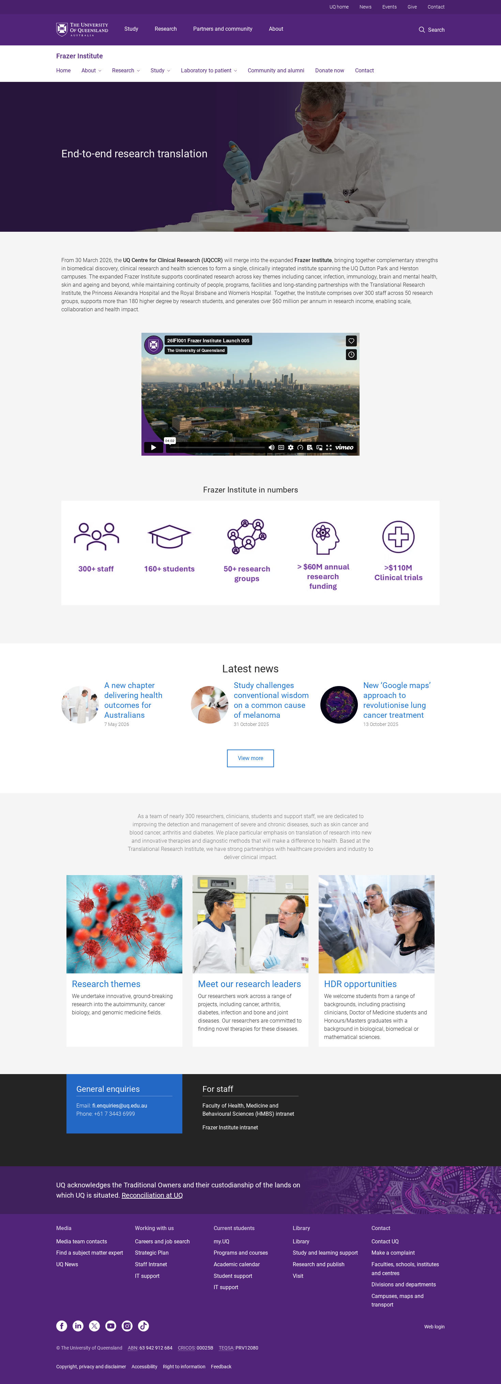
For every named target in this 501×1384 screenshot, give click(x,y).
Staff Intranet (151, 1264)
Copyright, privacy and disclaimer (91, 1366)
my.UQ (221, 1241)
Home (63, 70)
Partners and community (223, 29)
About (276, 29)
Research (166, 29)
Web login (434, 1326)
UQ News (67, 1264)
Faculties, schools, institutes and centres (405, 1268)
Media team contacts (81, 1241)
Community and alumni (276, 70)
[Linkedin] (78, 1326)
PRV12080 (247, 1348)
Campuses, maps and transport (397, 1300)
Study (131, 29)
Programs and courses (241, 1253)
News (365, 7)
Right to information (184, 1366)
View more (250, 758)
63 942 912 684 (155, 1348)
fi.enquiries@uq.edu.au (119, 1105)
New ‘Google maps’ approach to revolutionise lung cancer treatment (397, 700)
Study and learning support (325, 1253)
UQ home (339, 7)
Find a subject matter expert (89, 1253)
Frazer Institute (79, 56)
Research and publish (319, 1264)
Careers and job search (162, 1241)
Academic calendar (237, 1264)
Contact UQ (385, 1241)
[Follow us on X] (94, 1326)
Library (301, 1241)
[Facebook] (61, 1326)
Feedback (221, 1366)
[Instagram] (127, 1326)
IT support (147, 1276)
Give (412, 7)
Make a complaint (393, 1253)
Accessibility (144, 1366)
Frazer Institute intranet (230, 1127)
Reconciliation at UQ (152, 1195)
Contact (436, 7)
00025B (205, 1348)
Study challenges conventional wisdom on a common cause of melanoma (271, 700)
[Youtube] (110, 1326)
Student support (233, 1276)
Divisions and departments (403, 1284)
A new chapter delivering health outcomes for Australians (133, 700)
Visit (298, 1276)
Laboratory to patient (206, 70)
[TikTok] (143, 1326)
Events (389, 7)
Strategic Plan (152, 1253)
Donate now (329, 70)
